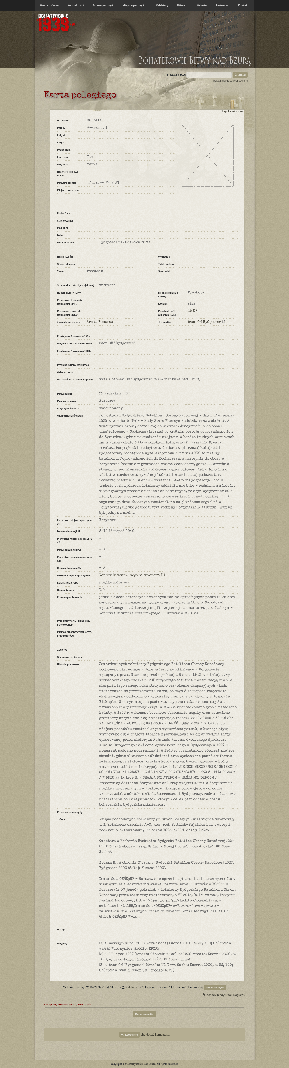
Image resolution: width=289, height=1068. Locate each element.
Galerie (202, 5)
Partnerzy (222, 5)
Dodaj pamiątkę (144, 1014)
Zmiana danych (215, 987)
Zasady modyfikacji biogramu (225, 995)
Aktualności (76, 5)
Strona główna (49, 5)
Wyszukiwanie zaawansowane (230, 80)
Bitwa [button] (181, 5)
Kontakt (243, 5)
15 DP (192, 311)
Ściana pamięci (103, 5)
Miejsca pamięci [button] (133, 5)
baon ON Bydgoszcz (204, 322)
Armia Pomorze (100, 322)
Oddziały (162, 5)
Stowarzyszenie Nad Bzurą (140, 1064)
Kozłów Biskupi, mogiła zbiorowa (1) (132, 575)
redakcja (131, 987)
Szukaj (241, 74)
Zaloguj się (131, 1034)
